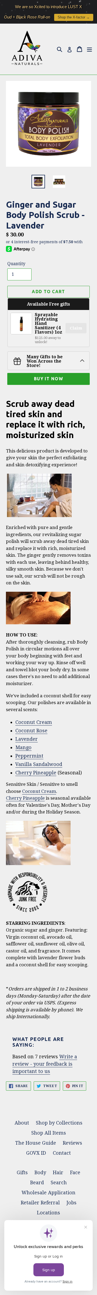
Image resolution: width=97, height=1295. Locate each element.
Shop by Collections (59, 1123)
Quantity (16, 263)
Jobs (72, 1202)
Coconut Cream (33, 722)
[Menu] (89, 49)
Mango (23, 747)
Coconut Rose (31, 730)
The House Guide (35, 1143)
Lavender (26, 739)
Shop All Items (48, 1133)
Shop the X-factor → (74, 17)
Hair (58, 1172)
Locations (48, 1212)
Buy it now (48, 378)
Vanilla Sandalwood (38, 764)
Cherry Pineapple (35, 772)
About (22, 1123)
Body (40, 1172)
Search (59, 1182)
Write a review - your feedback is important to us (44, 1064)
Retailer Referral (40, 1202)
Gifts (22, 1172)
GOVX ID (36, 1153)
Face (75, 1172)
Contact (62, 1153)
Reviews (72, 1143)
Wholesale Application (48, 1192)
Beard (37, 1182)
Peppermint (29, 756)
